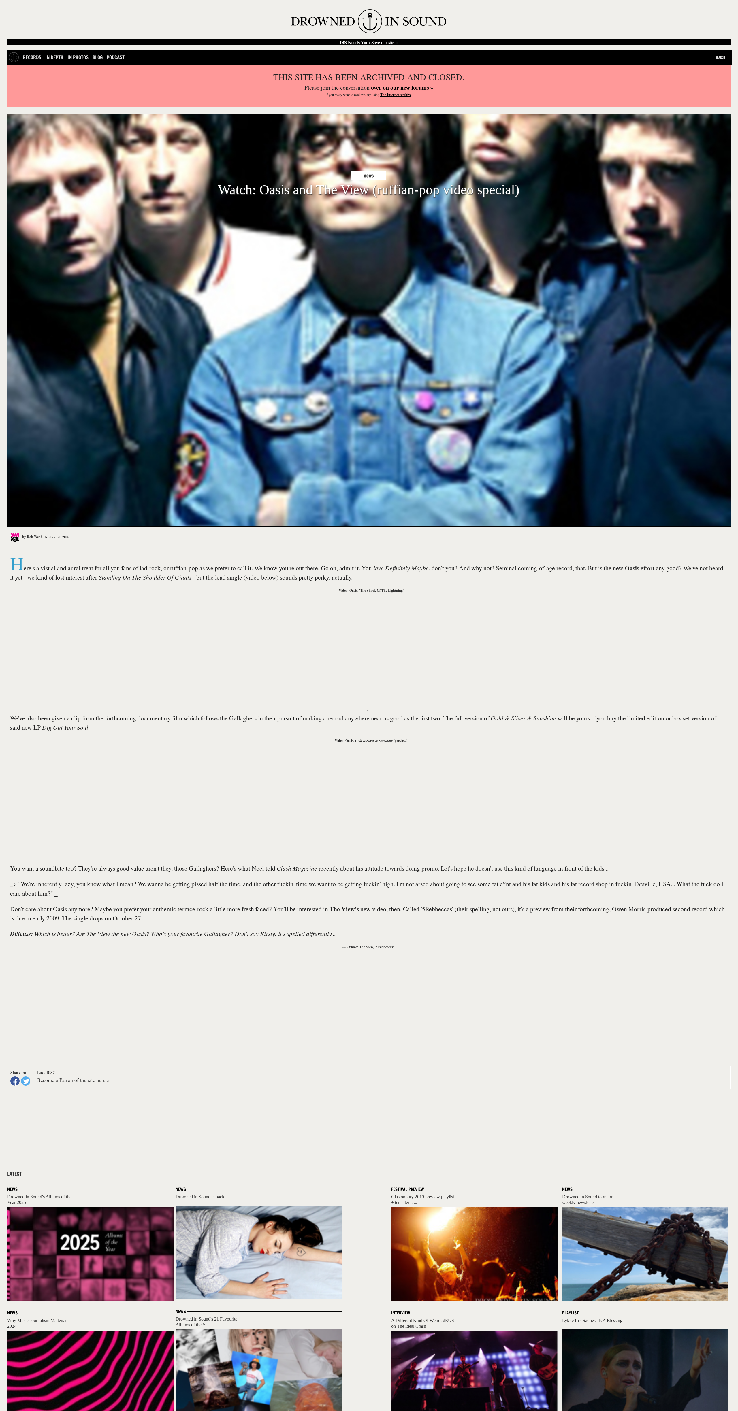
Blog (98, 57)
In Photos (78, 57)
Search (720, 57)
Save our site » (369, 42)
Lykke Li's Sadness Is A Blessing (592, 1320)
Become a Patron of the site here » (73, 1079)
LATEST (14, 1173)
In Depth (54, 57)
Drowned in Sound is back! (201, 1196)
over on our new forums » (402, 87)
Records (32, 57)
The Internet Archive (395, 94)
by (32, 536)
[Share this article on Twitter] (25, 1081)
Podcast (116, 57)
